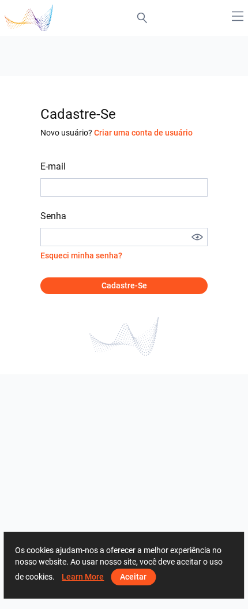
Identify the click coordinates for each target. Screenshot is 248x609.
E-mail (53, 166)
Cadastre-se (124, 285)
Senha (53, 215)
